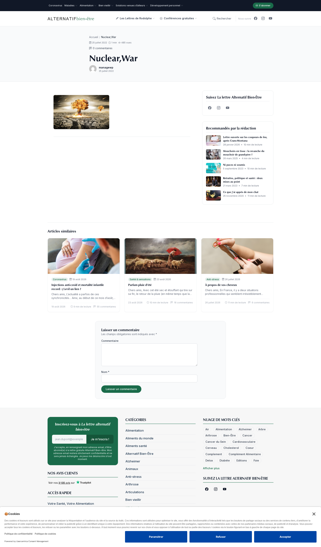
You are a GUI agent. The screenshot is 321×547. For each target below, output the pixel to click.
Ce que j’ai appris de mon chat (240, 192)
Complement (213, 454)
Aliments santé (136, 446)
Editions (241, 460)
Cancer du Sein (215, 441)
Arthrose (132, 484)
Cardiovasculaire (244, 441)
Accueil (93, 37)
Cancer (247, 435)
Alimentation (134, 430)
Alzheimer (132, 461)
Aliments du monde (139, 438)
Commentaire (110, 340)
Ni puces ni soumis (234, 164)
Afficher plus (211, 468)
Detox (209, 460)
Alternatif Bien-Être (139, 454)
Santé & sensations (140, 279)
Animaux (131, 469)
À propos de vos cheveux (221, 285)
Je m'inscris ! (100, 439)
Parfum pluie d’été (140, 285)
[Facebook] (256, 19)
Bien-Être (229, 435)
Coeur (250, 447)
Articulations (134, 492)
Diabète (225, 460)
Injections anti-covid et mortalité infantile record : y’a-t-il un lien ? (77, 287)
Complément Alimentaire (245, 454)
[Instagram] (263, 19)
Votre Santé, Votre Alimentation (71, 503)
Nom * (105, 372)
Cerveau (211, 447)
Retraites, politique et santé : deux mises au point (242, 179)
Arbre (262, 429)
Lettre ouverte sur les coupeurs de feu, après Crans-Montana (245, 138)
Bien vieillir (133, 500)
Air (207, 429)
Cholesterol (231, 447)
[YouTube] (270, 19)
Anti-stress (213, 279)
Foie (256, 460)
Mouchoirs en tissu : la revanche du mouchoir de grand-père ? (243, 152)
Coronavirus (60, 279)
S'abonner (264, 5)
